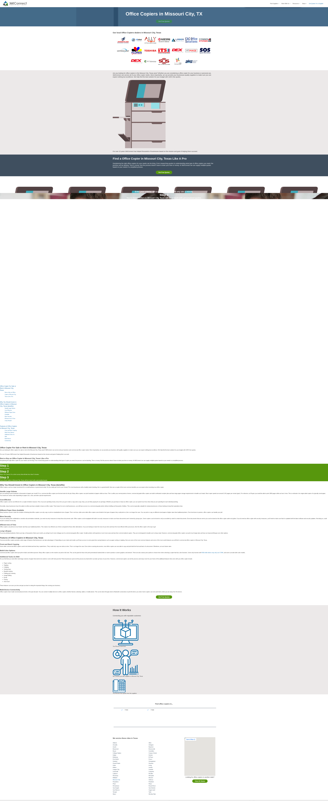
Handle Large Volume (10, 408)
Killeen (114, 767)
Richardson (116, 786)
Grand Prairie (116, 763)
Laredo (150, 767)
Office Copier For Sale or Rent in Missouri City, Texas (8, 388)
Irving (150, 765)
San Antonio (152, 788)
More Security (8, 416)
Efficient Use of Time (10, 418)
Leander (151, 769)
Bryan (114, 751)
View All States (200, 781)
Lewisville (115, 771)
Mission (151, 777)
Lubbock (115, 773)
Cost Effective (8, 410)
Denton (151, 755)
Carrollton (151, 751)
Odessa (151, 779)
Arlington (151, 745)
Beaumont (115, 749)
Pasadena (115, 781)
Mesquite (151, 775)
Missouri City (116, 779)
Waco (114, 794)
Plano (150, 784)
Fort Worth (116, 759)
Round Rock (152, 786)
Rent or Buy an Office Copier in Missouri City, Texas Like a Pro (10, 394)
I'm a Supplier (319, 3)
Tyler (150, 792)
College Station (117, 753)
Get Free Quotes (164, 21)
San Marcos (116, 790)
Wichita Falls (152, 794)
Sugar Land (152, 790)
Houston (151, 763)
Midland (115, 777)
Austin (114, 747)
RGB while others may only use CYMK (212, 552)
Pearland (151, 781)
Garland (115, 761)
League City (116, 769)
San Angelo (116, 788)
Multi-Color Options (9, 432)
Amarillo (115, 745)
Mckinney (115, 775)
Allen (150, 743)
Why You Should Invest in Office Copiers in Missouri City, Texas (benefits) (8, 404)
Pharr (114, 784)
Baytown (151, 747)
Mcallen (151, 773)
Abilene (115, 743)
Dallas (114, 755)
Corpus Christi (153, 753)
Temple (115, 792)
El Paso (151, 757)
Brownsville (152, 749)
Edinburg (115, 757)
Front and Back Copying (11, 430)
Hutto (114, 765)
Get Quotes (312, 3)
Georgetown (152, 761)
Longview (151, 771)
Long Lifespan (8, 420)
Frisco (150, 759)
